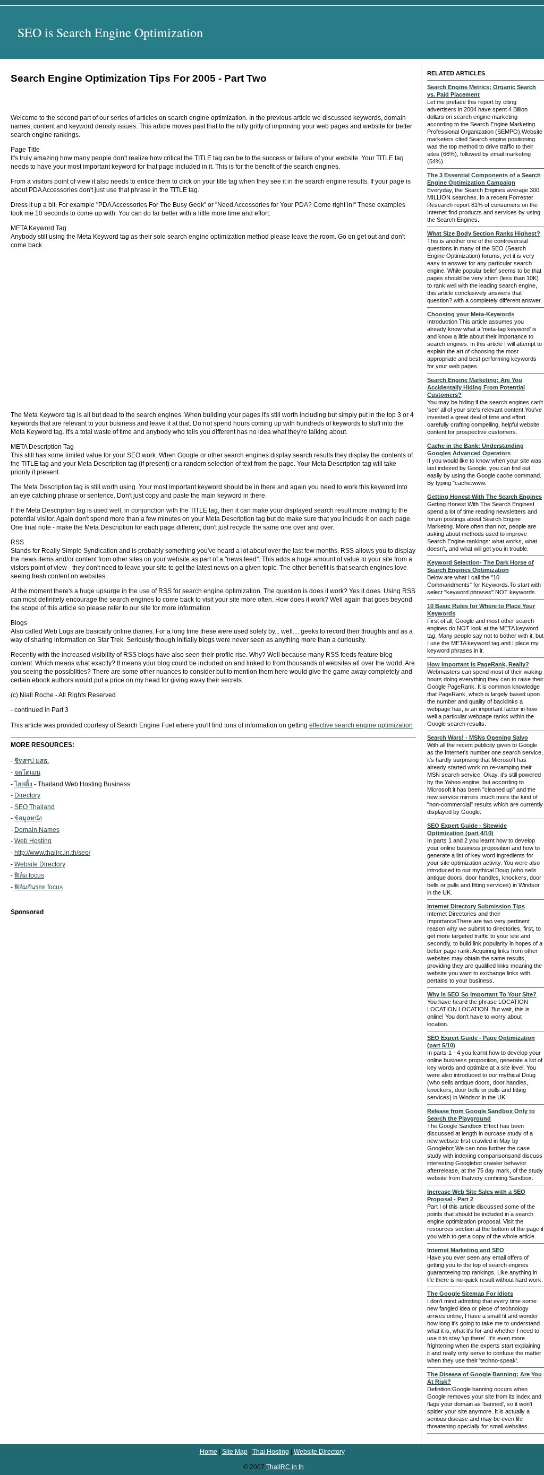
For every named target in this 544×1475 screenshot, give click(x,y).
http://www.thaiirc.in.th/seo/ (52, 852)
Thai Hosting (270, 1451)
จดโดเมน (27, 772)
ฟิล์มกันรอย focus (38, 887)
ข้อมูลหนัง (28, 818)
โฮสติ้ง (23, 784)
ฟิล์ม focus (29, 875)
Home (208, 1451)
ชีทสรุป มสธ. (31, 761)
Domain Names (37, 830)
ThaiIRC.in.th (285, 1467)
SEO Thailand (34, 807)
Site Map (235, 1451)
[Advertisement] (213, 330)
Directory (27, 795)
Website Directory (39, 864)
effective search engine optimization (361, 725)
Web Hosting (33, 841)
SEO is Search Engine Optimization (110, 32)
